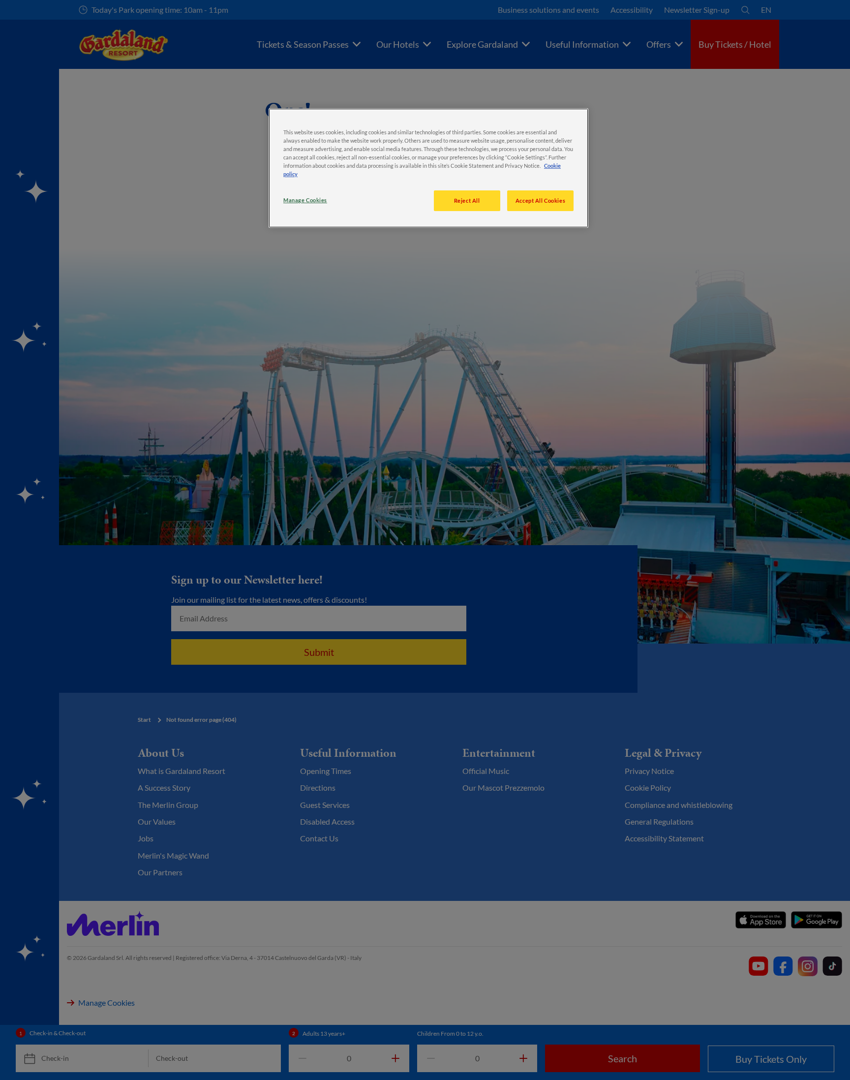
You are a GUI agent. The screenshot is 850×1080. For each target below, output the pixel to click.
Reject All (467, 200)
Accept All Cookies (540, 200)
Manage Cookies (305, 200)
